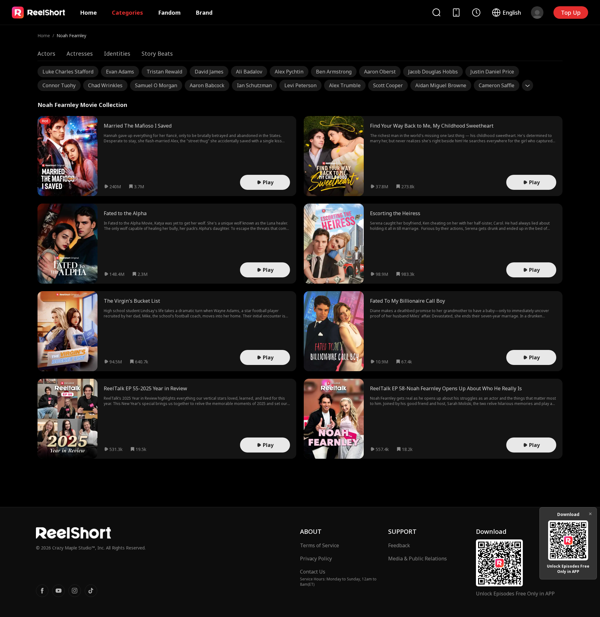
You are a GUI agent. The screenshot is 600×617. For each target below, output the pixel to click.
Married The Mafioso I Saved (138, 125)
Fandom (169, 12)
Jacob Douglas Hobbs (433, 71)
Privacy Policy (316, 558)
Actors (46, 53)
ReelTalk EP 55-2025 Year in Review (145, 388)
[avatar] (537, 12)
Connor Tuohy (59, 85)
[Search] (436, 12)
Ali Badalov (249, 71)
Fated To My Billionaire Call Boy (407, 300)
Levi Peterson (300, 85)
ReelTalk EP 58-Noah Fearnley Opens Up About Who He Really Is (446, 388)
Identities (117, 53)
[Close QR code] (590, 513)
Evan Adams (120, 71)
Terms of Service (319, 545)
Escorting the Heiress (395, 213)
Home (88, 12)
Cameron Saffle (496, 85)
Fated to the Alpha (125, 213)
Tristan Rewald (164, 71)
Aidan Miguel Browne (440, 85)
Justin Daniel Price (492, 71)
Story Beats (157, 53)
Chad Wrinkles (105, 85)
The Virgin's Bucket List (132, 300)
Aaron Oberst (380, 71)
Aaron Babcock (207, 85)
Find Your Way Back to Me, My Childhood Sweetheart (431, 125)
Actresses (80, 53)
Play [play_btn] (268, 182)
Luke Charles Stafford (67, 71)
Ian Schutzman (254, 85)
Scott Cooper (388, 85)
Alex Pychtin (289, 71)
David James (209, 71)
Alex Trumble (345, 85)
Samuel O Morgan (156, 85)
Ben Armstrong (334, 71)
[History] (476, 13)
